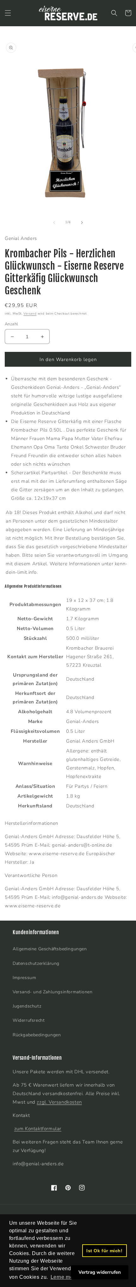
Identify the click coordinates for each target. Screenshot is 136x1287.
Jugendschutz (27, 1006)
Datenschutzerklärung (36, 963)
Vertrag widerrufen (99, 1272)
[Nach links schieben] (54, 223)
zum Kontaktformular (37, 1128)
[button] (8, 13)
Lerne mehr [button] (64, 1277)
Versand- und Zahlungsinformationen (52, 992)
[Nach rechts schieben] (82, 223)
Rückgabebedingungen (37, 1035)
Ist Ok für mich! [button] (104, 1250)
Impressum (24, 978)
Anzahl (11, 324)
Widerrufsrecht (29, 1020)
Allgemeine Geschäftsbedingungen (50, 949)
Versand (29, 313)
